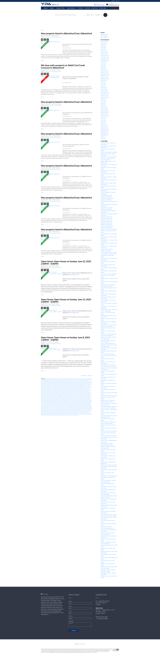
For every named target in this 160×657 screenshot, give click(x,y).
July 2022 (103, 118)
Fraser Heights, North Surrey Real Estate (70, 391)
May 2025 (103, 66)
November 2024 (105, 75)
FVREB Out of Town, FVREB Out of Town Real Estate (63, 392)
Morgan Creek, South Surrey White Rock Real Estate (73, 400)
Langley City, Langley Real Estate (48, 398)
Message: (71, 621)
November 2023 (105, 94)
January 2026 (104, 54)
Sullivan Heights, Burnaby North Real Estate (61, 409)
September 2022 (105, 115)
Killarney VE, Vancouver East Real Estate (51, 397)
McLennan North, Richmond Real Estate (62, 399)
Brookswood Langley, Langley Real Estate (55, 381)
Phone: (70, 611)
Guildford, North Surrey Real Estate (46, 394)
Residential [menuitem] (80, 8)
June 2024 (103, 83)
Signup (113, 0)
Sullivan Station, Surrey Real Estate (74, 409)
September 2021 (105, 134)
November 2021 (105, 131)
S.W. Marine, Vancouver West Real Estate (81, 404)
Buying (45, 8)
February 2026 (104, 52)
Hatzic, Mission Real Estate (65, 395)
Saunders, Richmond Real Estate (55, 406)
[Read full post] (51, 47)
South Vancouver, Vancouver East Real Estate (54, 408)
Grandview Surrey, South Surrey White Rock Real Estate (82, 393)
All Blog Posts (104, 34)
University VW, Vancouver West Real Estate (71, 411)
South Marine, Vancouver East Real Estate (65, 407)
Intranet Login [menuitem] (102, 8)
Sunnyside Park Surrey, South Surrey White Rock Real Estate (53, 410)
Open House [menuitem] (95, 8)
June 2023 (103, 101)
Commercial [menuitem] (87, 8)
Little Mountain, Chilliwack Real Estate (61, 398)
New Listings (104, 35)
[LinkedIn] (49, 618)
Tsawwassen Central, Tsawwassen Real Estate (56, 411)
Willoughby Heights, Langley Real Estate (59, 415)
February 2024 (104, 89)
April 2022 (103, 123)
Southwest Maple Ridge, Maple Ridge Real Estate (70, 408)
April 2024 (103, 86)
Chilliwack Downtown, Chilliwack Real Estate (77, 383)
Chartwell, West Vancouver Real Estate (63, 383)
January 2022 (104, 128)
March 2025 (104, 69)
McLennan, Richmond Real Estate (74, 399)
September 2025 (105, 60)
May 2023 (103, 103)
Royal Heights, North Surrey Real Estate (68, 404)
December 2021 (105, 129)
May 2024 (103, 84)
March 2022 (104, 124)
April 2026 (103, 49)
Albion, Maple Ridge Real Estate (109, 152)
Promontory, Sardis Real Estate (109, 435)
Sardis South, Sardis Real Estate (68, 405)
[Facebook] (42, 618)
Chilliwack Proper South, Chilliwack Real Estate (51, 385)
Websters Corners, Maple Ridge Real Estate (68, 413)
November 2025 (105, 57)
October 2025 (104, 58)
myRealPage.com (82, 643)
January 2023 (104, 109)
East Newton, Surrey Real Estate (64, 389)
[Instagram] (52, 618)
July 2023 (103, 100)
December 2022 (105, 111)
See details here (66, 48)
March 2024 (104, 87)
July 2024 (103, 81)
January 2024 (104, 91)
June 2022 (103, 120)
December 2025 (105, 55)
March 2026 (104, 50)
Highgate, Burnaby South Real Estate (58, 396)
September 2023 (105, 97)
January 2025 (104, 72)
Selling (51, 8)
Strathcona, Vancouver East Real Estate (47, 409)
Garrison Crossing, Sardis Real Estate (53, 393)
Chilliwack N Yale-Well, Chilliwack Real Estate (72, 384)
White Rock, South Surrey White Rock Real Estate (79, 414)
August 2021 (104, 135)
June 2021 (103, 138)
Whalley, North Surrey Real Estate (65, 414)
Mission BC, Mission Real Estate (48, 400)
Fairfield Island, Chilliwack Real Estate (81, 390)
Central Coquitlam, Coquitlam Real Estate (70, 382)
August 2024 (104, 80)
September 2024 (105, 78)
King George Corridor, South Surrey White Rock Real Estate (67, 397)
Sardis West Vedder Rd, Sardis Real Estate (80, 405)
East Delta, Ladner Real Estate (53, 389)
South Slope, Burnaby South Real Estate (78, 407)
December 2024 (105, 74)
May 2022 (103, 121)
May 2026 (103, 47)
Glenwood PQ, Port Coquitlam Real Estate (65, 393)
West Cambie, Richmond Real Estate (81, 413)
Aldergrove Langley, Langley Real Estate (49, 379)
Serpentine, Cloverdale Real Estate (76, 406)
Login (117, 0)
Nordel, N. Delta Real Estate (108, 408)
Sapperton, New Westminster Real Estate (56, 405)
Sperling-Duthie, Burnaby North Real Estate (85, 408)
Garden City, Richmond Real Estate (78, 392)
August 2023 (104, 98)
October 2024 (104, 77)
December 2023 (105, 92)
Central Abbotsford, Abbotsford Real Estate (56, 382)
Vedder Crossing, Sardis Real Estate (63, 412)
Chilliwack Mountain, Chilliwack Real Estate (57, 384)
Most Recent (104, 41)
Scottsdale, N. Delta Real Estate (66, 406)
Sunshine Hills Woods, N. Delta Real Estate (70, 410)
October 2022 (104, 114)
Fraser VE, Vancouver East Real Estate (83, 391)
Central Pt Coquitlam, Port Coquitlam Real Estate (49, 383)
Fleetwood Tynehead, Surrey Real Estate (56, 391)
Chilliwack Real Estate (78, 385)
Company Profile (60, 8)
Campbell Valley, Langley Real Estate (68, 381)
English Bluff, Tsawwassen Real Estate (68, 390)
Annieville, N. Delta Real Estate (62, 379)
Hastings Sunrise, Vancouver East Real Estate (54, 395)
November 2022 (105, 112)
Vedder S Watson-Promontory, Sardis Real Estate (77, 412)
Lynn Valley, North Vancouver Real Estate (74, 398)
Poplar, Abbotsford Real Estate (108, 431)
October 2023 (104, 95)
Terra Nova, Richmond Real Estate (82, 410)
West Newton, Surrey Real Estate (54, 414)
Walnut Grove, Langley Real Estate (55, 413)
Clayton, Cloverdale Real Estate (109, 229)
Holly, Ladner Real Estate (69, 396)
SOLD (107, 11)
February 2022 (104, 126)
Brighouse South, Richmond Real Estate (78, 380)
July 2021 (103, 137)
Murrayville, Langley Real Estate (109, 406)
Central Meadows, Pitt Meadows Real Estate (84, 382)
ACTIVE (102, 11)
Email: (70, 606)
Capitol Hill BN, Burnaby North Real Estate (81, 381)
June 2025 (103, 64)
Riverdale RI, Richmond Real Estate (56, 404)
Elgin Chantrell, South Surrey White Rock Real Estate (53, 390)
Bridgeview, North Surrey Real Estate (66, 380)
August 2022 (104, 117)
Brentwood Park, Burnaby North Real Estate (52, 380)
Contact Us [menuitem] (113, 8)
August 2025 (104, 61)
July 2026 (103, 44)
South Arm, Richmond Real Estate (52, 407)
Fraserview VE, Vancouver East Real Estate (48, 392)
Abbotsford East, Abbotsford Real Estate (53, 37)
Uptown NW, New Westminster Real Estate (50, 412)
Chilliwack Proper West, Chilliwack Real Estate (66, 385)
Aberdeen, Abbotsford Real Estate (77, 378)
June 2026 (103, 46)
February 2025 (104, 71)
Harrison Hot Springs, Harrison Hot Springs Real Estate (73, 394)
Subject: (71, 616)
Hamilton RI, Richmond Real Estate (58, 394)
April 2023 (103, 104)
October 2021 (104, 132)
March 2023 (104, 106)
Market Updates (71, 8)
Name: (70, 601)
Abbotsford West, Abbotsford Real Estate (65, 378)
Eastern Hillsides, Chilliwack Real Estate (75, 389)
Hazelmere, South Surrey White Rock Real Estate (78, 395)
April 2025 (103, 67)
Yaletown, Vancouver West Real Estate (72, 415)
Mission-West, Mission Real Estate (59, 400)
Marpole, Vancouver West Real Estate (49, 399)
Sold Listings (104, 37)
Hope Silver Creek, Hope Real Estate (79, 396)
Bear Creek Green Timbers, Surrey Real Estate (74, 379)
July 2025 (103, 63)
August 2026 (104, 43)
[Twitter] (45, 618)
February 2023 (104, 108)
